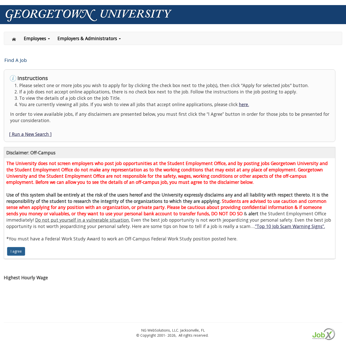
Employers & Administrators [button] (87, 38)
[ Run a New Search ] (30, 134)
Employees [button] (35, 38)
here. (244, 104)
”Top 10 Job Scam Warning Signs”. (290, 226)
